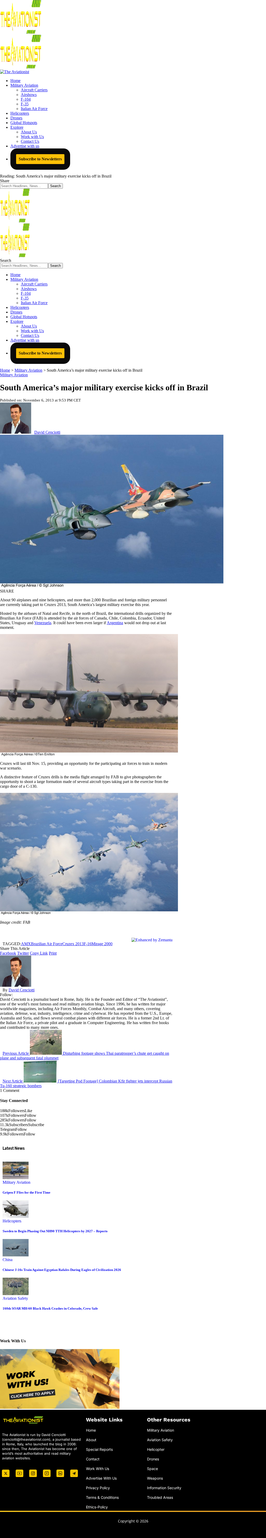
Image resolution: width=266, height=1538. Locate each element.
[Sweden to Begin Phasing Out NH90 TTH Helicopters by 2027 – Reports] (16, 1216)
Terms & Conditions (102, 1497)
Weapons (155, 1478)
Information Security (164, 1487)
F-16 (87, 944)
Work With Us (97, 1468)
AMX (26, 944)
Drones (153, 1459)
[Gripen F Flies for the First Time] (16, 1177)
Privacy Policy (98, 1487)
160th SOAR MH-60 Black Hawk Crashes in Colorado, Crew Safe (50, 1308)
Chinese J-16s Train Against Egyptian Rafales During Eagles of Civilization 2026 (62, 1270)
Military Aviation (14, 375)
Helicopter (155, 1449)
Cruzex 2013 (73, 944)
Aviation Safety (15, 1298)
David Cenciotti (47, 432)
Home (91, 1430)
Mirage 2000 (101, 944)
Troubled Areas (160, 1497)
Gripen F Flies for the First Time (26, 1192)
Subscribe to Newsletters (40, 159)
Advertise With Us (101, 1478)
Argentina (115, 623)
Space (152, 1468)
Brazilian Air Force (46, 944)
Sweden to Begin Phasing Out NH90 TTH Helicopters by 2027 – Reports (55, 1231)
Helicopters (12, 1221)
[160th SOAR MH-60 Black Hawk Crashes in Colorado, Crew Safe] (16, 1293)
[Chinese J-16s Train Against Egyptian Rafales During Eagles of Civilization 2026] (16, 1255)
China (7, 1259)
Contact (92, 1459)
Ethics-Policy (97, 1507)
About (91, 1440)
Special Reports (99, 1449)
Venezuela (42, 623)
